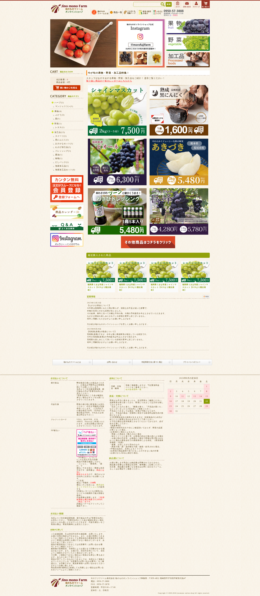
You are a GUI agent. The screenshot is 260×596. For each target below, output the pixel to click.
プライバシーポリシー (191, 362)
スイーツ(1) (61, 136)
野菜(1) (58, 123)
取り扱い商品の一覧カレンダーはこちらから (109, 81)
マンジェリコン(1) (64, 106)
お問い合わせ (112, 362)
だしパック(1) (62, 162)
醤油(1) (58, 155)
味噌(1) (58, 158)
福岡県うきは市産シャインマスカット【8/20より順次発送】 (100, 287)
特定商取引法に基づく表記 (152, 362)
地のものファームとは (72, 362)
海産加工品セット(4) (65, 170)
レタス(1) (59, 127)
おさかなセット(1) (64, 143)
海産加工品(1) (62, 166)
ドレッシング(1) (63, 151)
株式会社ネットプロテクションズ (90, 486)
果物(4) (58, 111)
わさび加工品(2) (63, 147)
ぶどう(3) (59, 115)
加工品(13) (59, 132)
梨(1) (57, 118)
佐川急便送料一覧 (134, 389)
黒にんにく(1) (62, 140)
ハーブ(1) (59, 102)
